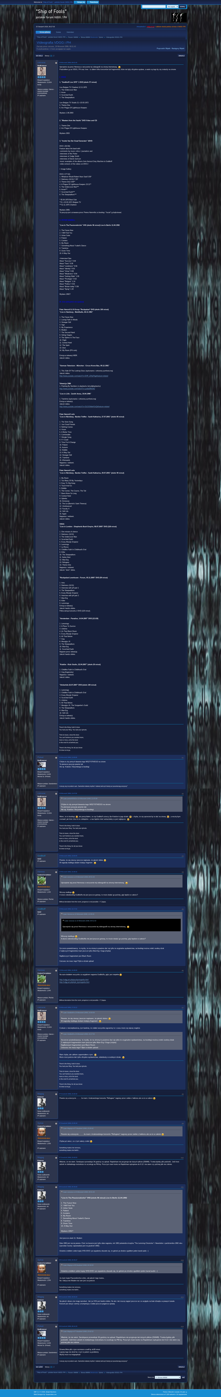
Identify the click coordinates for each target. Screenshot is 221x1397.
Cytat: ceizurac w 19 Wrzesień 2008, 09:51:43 (79, 877)
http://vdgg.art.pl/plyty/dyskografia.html (74, 980)
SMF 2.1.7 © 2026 (39, 1392)
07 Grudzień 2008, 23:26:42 (68, 1094)
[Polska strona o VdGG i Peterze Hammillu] (38, 897)
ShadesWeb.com (51, 1394)
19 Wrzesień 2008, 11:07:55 (68, 793)
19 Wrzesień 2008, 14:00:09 (68, 856)
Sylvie (101, 37)
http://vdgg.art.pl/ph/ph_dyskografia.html (74, 982)
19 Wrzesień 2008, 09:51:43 (68, 62)
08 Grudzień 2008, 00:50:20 (68, 1297)
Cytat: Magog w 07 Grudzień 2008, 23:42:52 (78, 1331)
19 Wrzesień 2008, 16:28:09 (68, 970)
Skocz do (151, 1377)
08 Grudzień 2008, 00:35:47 (68, 1260)
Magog (40, 1094)
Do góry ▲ (183, 1392)
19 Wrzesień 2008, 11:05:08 (68, 757)
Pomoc (165, 1392)
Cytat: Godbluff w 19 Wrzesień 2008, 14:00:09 (79, 1013)
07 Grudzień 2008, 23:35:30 (68, 1123)
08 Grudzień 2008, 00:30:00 (68, 1187)
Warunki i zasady (174, 1392)
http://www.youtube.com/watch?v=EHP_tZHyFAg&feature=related (83, 376)
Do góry (39, 1367)
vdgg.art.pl (150, 27)
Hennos (41, 872)
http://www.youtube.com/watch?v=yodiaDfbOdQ (77, 389)
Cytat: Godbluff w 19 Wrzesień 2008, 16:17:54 (79, 1034)
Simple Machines (51, 1392)
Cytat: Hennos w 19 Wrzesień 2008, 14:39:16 (78, 914)
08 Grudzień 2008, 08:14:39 (68, 1326)
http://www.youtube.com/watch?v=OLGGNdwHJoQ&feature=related (84, 406)
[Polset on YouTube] (38, 781)
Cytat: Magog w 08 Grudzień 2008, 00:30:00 (78, 1265)
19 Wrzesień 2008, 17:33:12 (68, 1007)
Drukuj (182, 56)
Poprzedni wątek (163, 48)
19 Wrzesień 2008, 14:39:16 (68, 872)
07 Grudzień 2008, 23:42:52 (68, 1157)
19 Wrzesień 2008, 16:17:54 (68, 909)
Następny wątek (178, 48)
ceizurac (41, 62)
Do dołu (39, 56)
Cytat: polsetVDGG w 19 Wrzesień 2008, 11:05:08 (80, 799)
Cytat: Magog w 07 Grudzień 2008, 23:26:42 (78, 1128)
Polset (40, 757)
